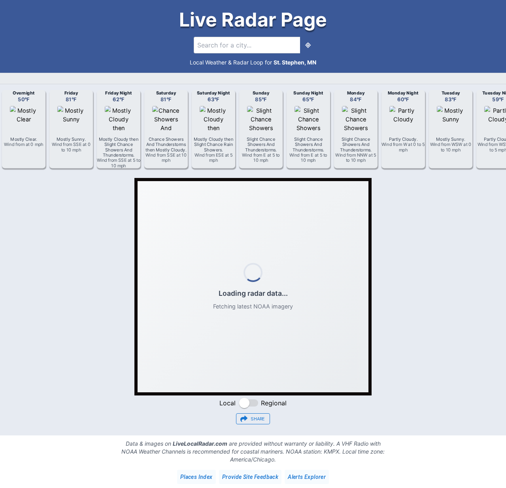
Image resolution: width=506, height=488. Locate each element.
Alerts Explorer (307, 477)
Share (258, 419)
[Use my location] (308, 45)
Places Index (196, 477)
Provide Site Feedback (250, 477)
